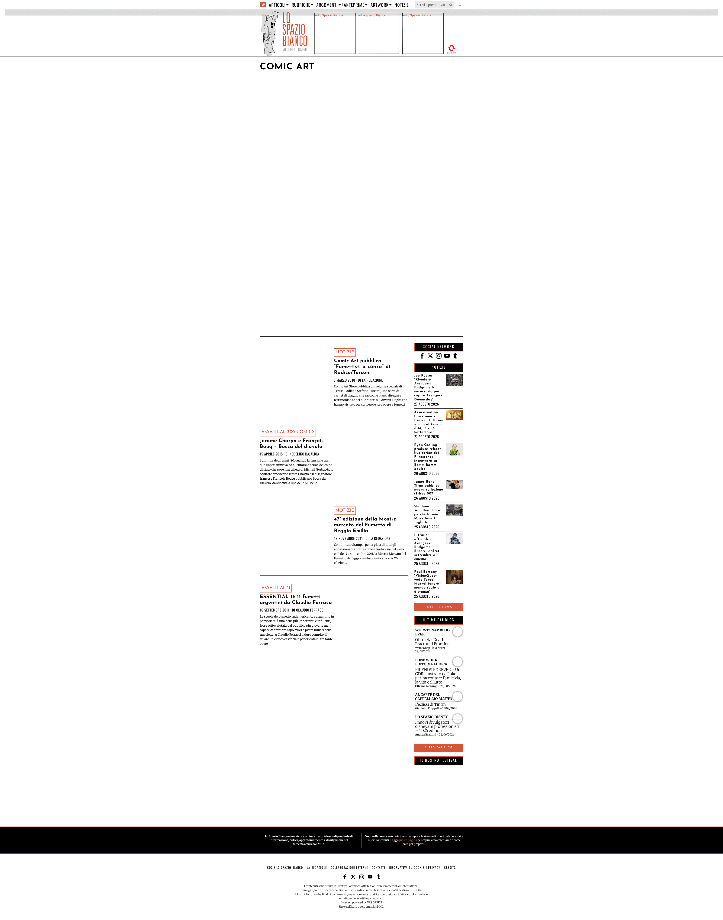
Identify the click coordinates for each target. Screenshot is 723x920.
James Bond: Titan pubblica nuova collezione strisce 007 (428, 487)
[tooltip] (422, 356)
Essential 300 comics (287, 432)
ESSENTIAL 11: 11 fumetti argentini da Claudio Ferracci (296, 599)
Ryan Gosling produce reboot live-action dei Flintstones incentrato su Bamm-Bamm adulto (427, 457)
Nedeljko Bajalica (304, 454)
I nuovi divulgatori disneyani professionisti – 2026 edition (437, 726)
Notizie (345, 352)
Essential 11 (275, 588)
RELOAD (451, 48)
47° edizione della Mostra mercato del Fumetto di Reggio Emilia (365, 525)
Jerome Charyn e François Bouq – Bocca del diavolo (292, 443)
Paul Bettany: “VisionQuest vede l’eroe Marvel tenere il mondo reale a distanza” (428, 581)
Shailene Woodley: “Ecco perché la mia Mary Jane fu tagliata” (427, 514)
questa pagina (407, 840)
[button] (451, 4)
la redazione (372, 380)
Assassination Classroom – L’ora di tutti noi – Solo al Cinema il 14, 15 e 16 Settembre (429, 422)
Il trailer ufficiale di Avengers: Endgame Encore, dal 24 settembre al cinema (426, 547)
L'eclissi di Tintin (430, 704)
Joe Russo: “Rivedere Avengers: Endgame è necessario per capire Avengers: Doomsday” (428, 387)
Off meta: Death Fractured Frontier (432, 641)
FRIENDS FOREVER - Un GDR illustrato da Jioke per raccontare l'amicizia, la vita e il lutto (438, 676)
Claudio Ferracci (310, 610)
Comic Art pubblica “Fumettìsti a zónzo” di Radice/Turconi (362, 366)
